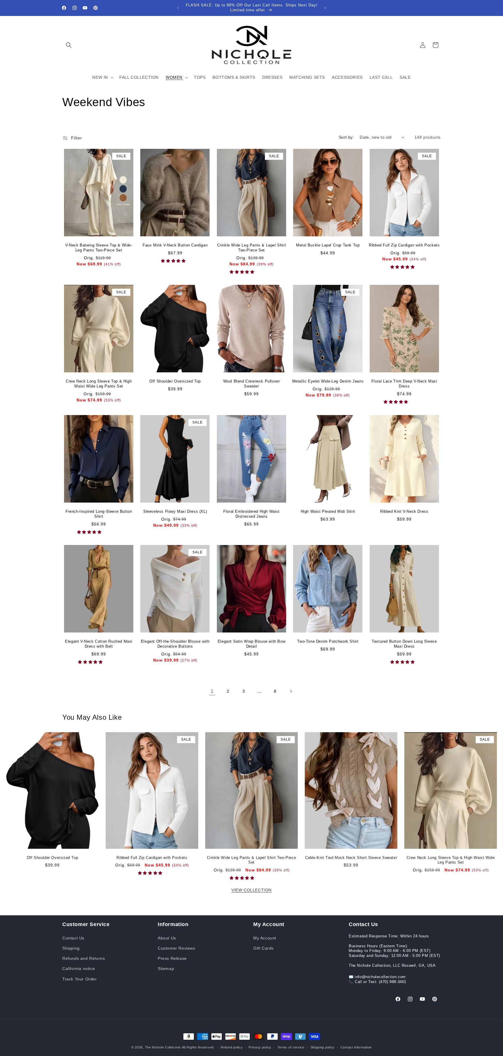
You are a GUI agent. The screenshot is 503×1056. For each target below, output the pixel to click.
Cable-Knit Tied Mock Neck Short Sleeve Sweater (351, 857)
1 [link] (212, 691)
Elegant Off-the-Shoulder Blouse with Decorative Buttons (175, 643)
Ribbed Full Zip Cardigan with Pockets (404, 245)
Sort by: (346, 137)
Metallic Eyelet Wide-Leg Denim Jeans (328, 381)
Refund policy (231, 1047)
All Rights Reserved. (198, 1047)
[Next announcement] (325, 7)
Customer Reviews (176, 948)
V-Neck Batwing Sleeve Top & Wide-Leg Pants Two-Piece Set (98, 247)
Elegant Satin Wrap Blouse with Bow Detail (251, 643)
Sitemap (166, 968)
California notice (78, 968)
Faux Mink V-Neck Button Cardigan (175, 245)
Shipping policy (323, 1047)
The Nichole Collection (163, 1047)
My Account (264, 937)
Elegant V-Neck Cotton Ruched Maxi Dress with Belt (98, 643)
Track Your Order (79, 978)
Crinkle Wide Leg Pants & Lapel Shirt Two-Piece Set (251, 247)
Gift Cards (263, 948)
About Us (167, 937)
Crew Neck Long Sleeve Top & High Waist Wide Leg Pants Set (99, 383)
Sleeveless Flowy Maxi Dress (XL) (175, 511)
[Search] (68, 45)
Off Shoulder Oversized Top (175, 381)
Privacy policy (260, 1047)
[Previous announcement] (177, 7)
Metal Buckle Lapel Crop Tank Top (327, 245)
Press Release (172, 958)
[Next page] (290, 691)
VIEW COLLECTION (251, 890)
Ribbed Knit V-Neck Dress (404, 511)
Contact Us (73, 937)
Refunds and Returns (83, 958)
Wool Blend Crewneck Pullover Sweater (251, 383)
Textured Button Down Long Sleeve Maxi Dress (404, 643)
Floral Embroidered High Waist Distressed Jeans (251, 514)
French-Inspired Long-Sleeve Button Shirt (98, 514)
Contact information (356, 1047)
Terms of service (290, 1047)
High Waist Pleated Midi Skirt (328, 511)
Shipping (71, 948)
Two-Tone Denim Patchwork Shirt (327, 641)
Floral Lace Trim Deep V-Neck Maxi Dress (404, 383)
